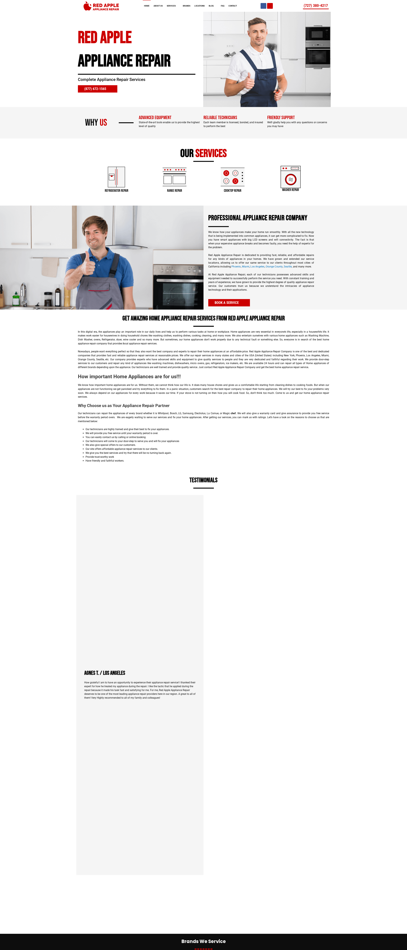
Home (146, 6)
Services (171, 6)
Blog (211, 6)
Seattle (288, 266)
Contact (232, 6)
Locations (199, 6)
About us (158, 6)
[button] (84, 177)
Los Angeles (257, 266)
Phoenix (236, 266)
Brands (186, 6)
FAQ (222, 6)
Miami (245, 266)
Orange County (274, 266)
